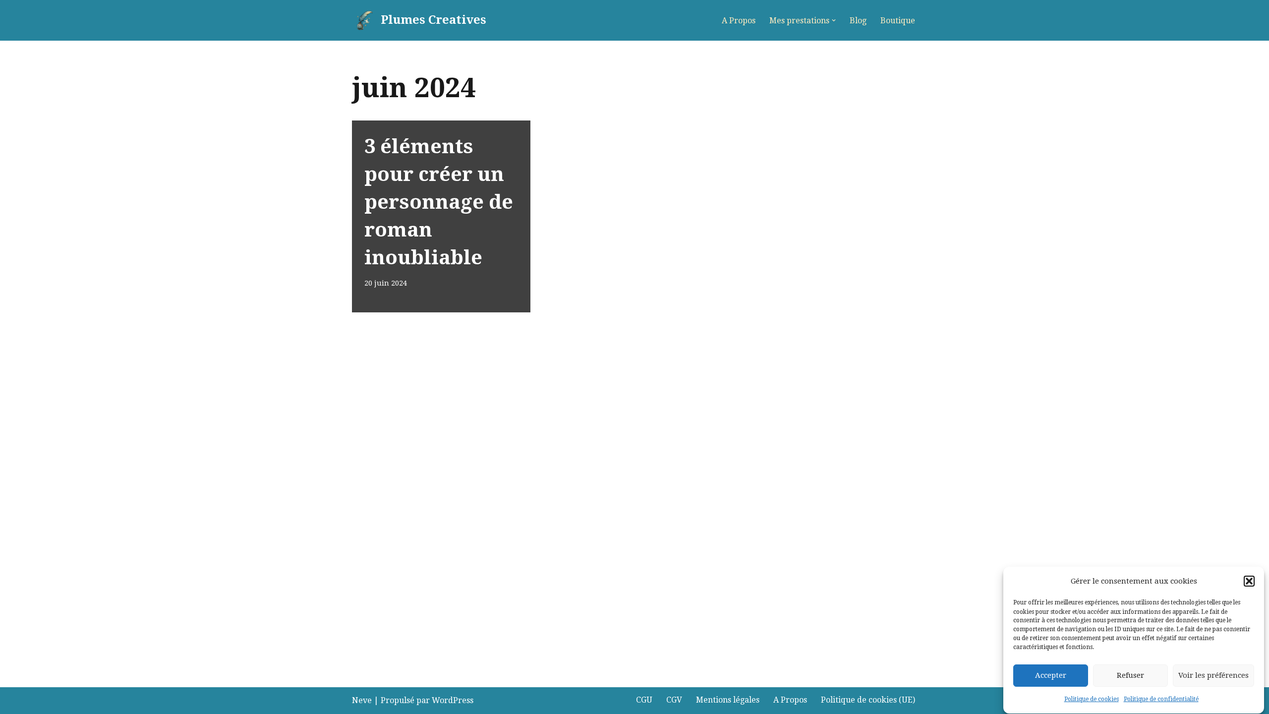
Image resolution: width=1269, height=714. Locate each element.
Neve (362, 700)
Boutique (897, 20)
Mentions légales (727, 700)
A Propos (738, 20)
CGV (674, 700)
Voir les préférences (1213, 675)
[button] (1249, 581)
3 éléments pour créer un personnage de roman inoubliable (438, 202)
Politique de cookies (1091, 699)
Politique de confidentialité (1161, 699)
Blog (858, 20)
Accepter (1050, 675)
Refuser (1130, 675)
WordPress (452, 700)
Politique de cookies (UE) (868, 700)
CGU (644, 700)
